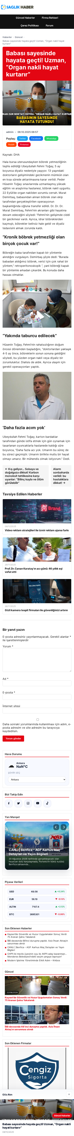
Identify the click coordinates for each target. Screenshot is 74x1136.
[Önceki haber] (56, 827)
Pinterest (24, 144)
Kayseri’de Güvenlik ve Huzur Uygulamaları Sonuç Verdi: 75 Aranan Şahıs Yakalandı (37, 935)
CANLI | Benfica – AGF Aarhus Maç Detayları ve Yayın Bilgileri (35, 948)
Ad (5, 678)
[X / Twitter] (18, 803)
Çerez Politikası (30, 25)
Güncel (19, 37)
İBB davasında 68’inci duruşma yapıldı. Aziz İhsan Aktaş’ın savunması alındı (37, 942)
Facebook (36, 138)
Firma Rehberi (50, 17)
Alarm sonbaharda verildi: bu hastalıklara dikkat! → (61, 475)
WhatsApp (51, 138)
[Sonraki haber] (63, 827)
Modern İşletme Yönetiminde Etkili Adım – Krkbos (33, 960)
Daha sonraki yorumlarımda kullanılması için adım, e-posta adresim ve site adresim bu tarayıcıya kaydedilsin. (37, 727)
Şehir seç (14, 772)
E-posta (9, 692)
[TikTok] (47, 803)
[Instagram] (28, 803)
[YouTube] (38, 803)
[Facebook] (9, 803)
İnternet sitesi (11, 706)
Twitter (22, 138)
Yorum (8, 646)
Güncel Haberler (25, 17)
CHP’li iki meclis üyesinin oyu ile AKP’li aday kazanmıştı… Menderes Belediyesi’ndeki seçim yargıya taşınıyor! (37, 955)
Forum (49, 25)
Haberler (7, 37)
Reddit (11, 144)
